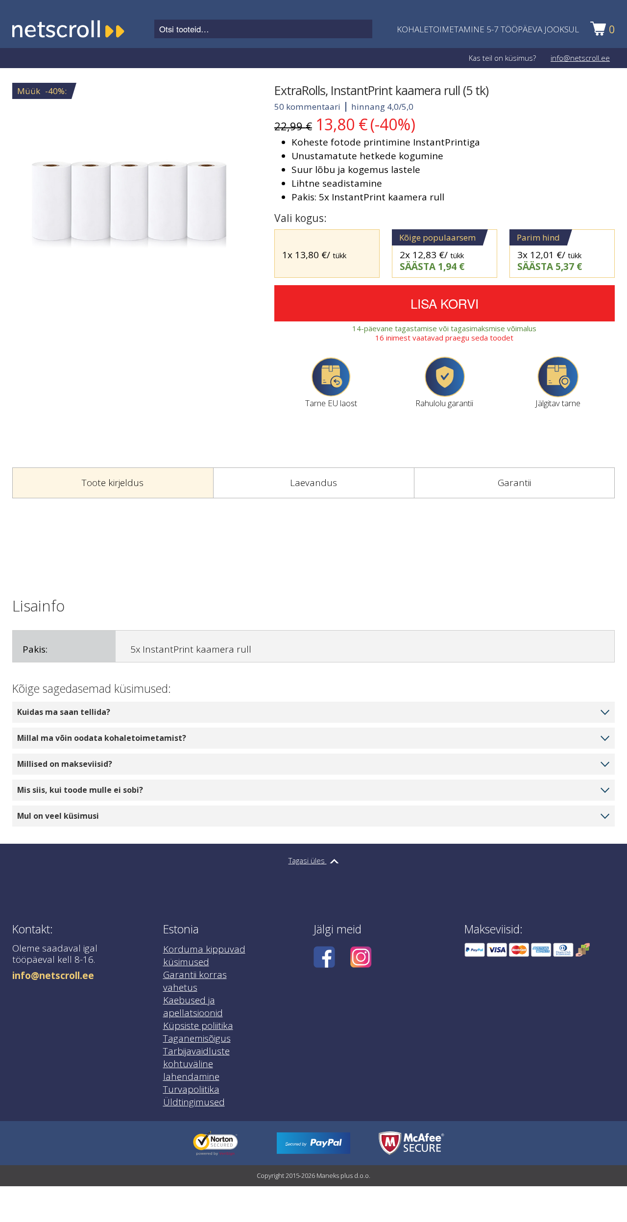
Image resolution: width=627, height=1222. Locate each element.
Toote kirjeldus (113, 482)
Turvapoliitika (191, 1089)
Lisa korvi (444, 303)
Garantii (514, 482)
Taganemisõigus (197, 1038)
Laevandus (313, 482)
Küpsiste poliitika (198, 1025)
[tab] (112, 483)
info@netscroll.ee (580, 58)
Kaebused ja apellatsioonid (193, 1006)
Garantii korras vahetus (195, 981)
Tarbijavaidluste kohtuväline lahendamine (196, 1064)
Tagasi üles (308, 860)
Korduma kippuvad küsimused (204, 955)
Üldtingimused (194, 1102)
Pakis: (35, 649)
